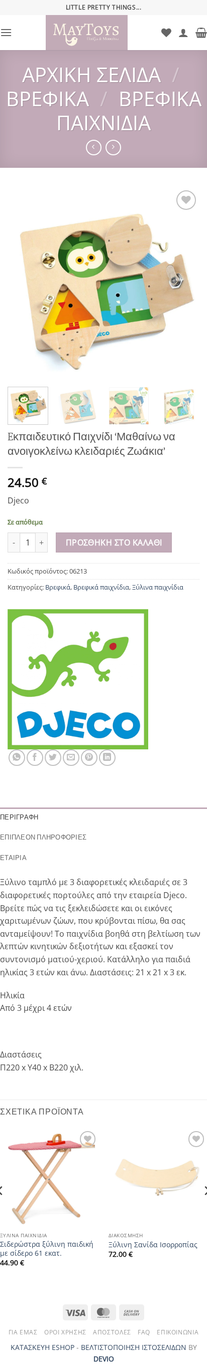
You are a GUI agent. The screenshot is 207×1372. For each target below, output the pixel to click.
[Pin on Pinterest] (89, 757)
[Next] (183, 283)
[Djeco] (78, 679)
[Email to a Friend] (71, 757)
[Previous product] (113, 147)
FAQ (144, 1332)
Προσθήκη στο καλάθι (114, 542)
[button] (6, 32)
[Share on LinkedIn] (107, 757)
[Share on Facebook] (35, 757)
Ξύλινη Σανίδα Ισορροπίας (153, 1244)
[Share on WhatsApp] (17, 757)
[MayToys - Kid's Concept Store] (87, 32)
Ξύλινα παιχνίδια (157, 587)
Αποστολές (112, 1332)
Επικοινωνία (177, 1332)
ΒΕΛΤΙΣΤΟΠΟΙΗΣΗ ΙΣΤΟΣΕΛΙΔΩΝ (133, 1347)
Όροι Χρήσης (65, 1332)
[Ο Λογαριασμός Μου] (183, 33)
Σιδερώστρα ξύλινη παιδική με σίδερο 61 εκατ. (46, 1248)
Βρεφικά (47, 98)
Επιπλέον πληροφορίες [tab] (43, 837)
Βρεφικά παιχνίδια (128, 110)
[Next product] (93, 147)
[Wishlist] (166, 33)
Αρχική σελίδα (91, 74)
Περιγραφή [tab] (19, 817)
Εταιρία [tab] (13, 858)
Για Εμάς (23, 1332)
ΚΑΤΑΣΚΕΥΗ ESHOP (42, 1347)
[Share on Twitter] (53, 757)
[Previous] (24, 283)
